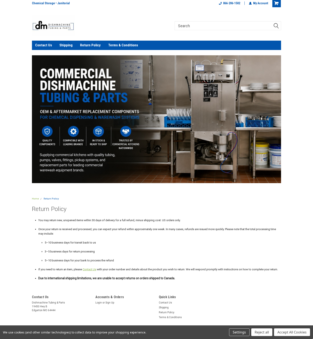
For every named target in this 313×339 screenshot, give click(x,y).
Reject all (262, 332)
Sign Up (109, 302)
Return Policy (90, 45)
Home (35, 198)
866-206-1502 (231, 3)
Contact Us (43, 45)
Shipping (66, 45)
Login (98, 302)
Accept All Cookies (292, 332)
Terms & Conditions (123, 45)
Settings (239, 332)
